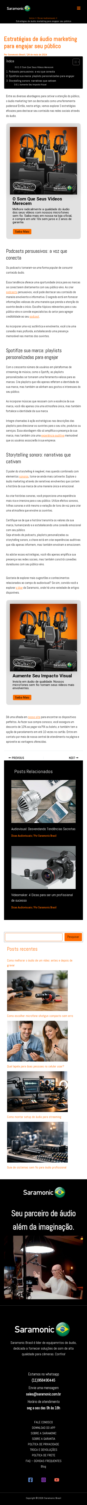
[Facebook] (30, 1479)
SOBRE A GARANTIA (43, 1439)
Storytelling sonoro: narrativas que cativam (32, 81)
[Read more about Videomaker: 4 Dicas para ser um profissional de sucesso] (43, 867)
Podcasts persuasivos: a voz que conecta (32, 71)
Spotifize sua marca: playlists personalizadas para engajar (41, 76)
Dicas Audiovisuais (21, 835)
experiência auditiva (52, 435)
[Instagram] (43, 1479)
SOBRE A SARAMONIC (43, 1433)
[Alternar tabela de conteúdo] (74, 61)
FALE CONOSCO (43, 1422)
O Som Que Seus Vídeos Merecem (36, 67)
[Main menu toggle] (78, 8)
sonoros (24, 476)
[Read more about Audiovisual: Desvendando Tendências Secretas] (43, 801)
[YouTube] (56, 1479)
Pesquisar (73, 937)
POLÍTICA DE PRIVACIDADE (43, 1444)
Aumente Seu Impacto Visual (33, 84)
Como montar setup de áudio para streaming (34, 1117)
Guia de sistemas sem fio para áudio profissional (36, 1167)
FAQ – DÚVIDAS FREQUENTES (44, 1461)
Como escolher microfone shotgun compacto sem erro (40, 1016)
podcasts (11, 292)
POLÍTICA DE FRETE (43, 1455)
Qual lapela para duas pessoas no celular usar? (35, 1066)
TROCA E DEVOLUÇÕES (43, 1450)
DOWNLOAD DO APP (43, 1428)
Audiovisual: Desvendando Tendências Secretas (43, 828)
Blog (43, 1466)
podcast (34, 316)
